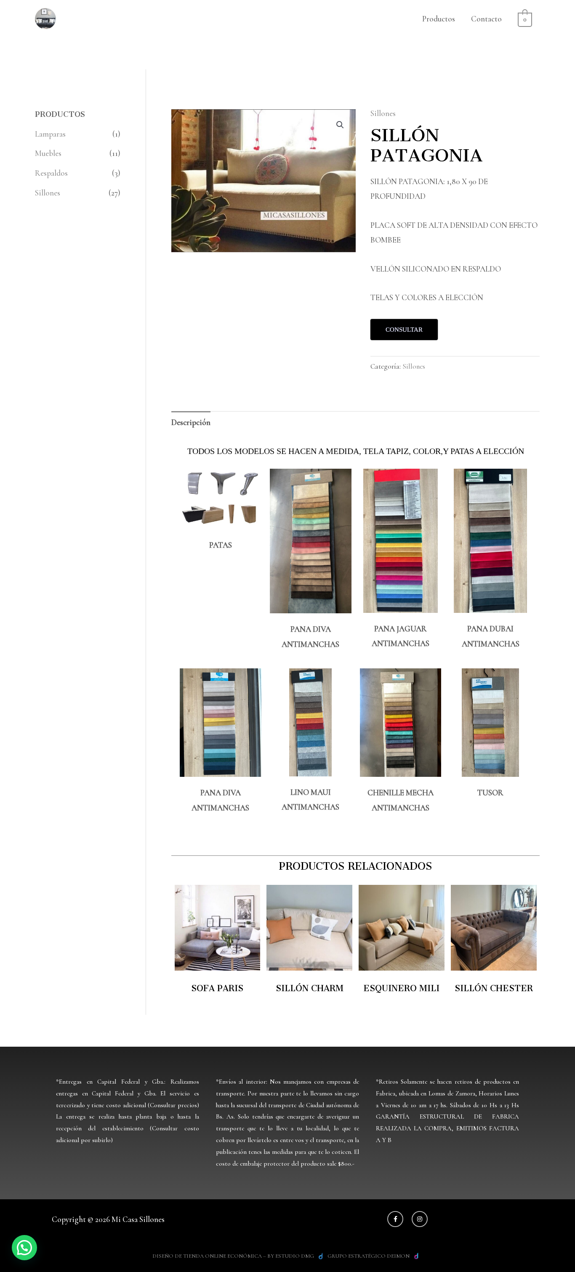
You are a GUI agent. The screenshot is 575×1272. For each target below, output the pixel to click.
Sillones (47, 193)
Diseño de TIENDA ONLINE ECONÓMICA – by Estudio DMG (233, 1256)
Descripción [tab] (190, 422)
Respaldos (51, 173)
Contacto (486, 19)
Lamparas (50, 134)
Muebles (48, 153)
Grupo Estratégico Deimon (368, 1256)
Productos (438, 19)
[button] (340, 124)
